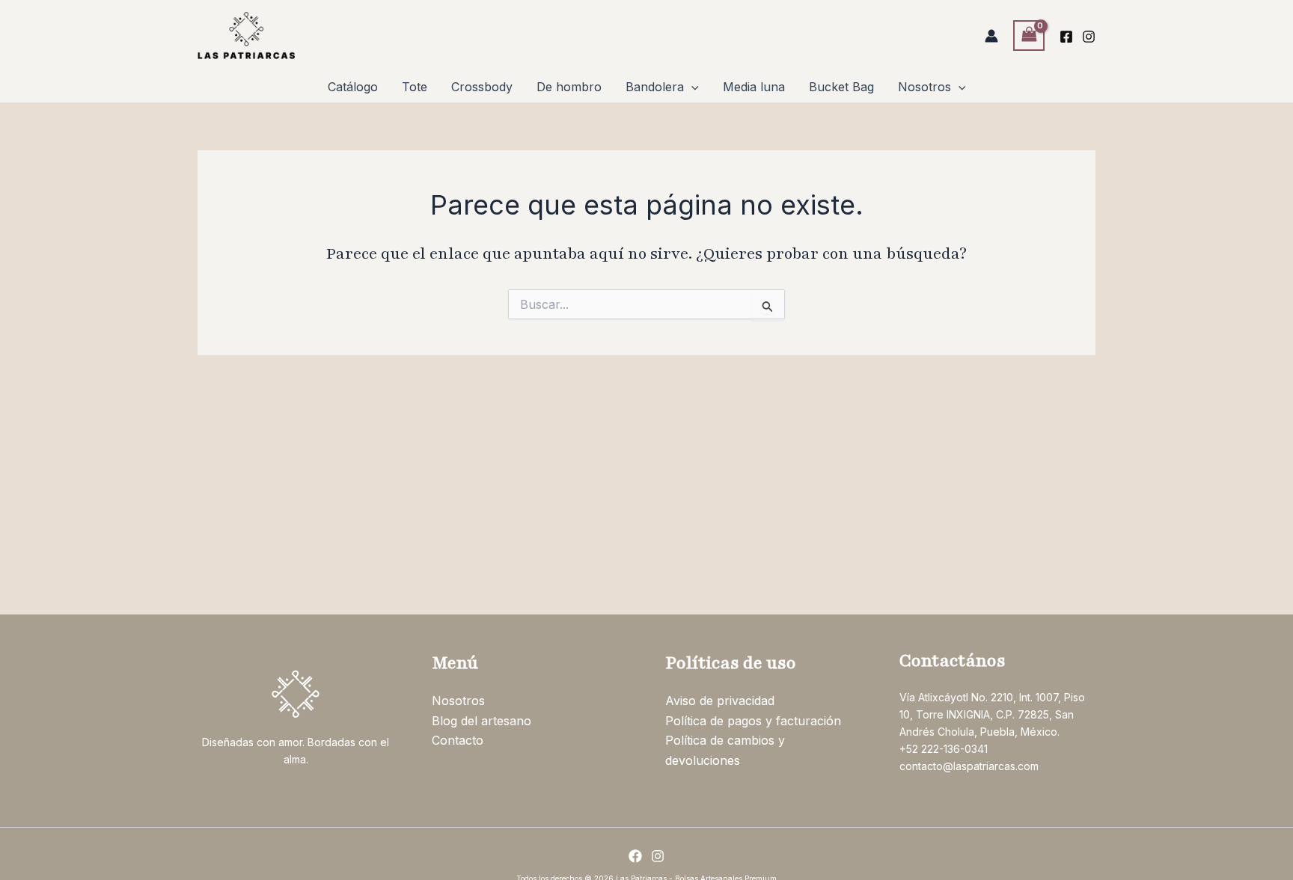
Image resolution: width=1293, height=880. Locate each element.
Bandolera (655, 86)
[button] (691, 87)
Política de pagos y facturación (753, 720)
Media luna (754, 86)
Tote (414, 86)
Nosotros (924, 86)
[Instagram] (1088, 36)
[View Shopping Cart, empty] (1029, 35)
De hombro (569, 86)
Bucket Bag (841, 86)
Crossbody (482, 86)
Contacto (457, 740)
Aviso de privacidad (719, 700)
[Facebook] (1066, 36)
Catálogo (353, 86)
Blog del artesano (481, 720)
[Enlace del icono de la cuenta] (991, 36)
